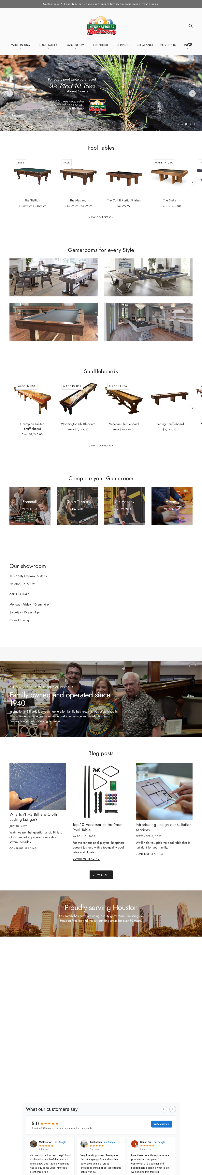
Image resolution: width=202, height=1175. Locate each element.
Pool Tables (101, 148)
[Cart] (190, 45)
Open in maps (19, 594)
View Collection (101, 217)
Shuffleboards (101, 371)
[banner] (101, 25)
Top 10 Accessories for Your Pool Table (97, 827)
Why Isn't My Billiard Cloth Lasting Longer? (33, 817)
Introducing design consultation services (164, 827)
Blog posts (101, 753)
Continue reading (23, 848)
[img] (190, 26)
